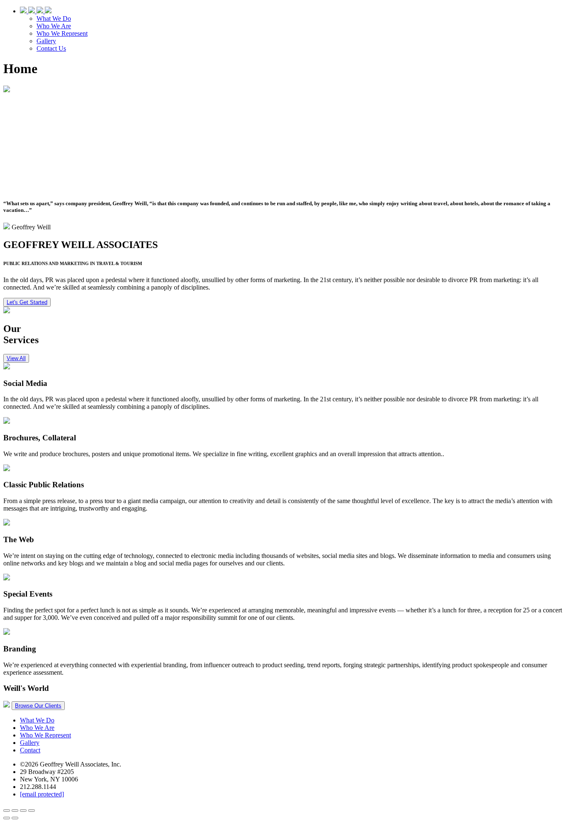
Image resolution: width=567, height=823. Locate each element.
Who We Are (54, 25)
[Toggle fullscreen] (23, 810)
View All (16, 358)
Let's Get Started (27, 302)
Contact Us (51, 48)
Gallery (46, 40)
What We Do (54, 18)
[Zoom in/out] (31, 810)
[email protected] (42, 794)
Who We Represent (62, 33)
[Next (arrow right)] (15, 818)
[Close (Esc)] (6, 810)
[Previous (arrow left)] (6, 818)
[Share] (15, 810)
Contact (30, 750)
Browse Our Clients (38, 706)
